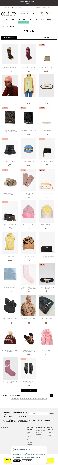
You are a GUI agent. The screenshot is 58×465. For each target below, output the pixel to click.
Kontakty (38, 434)
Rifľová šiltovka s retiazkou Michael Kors (28, 162)
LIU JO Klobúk (47, 99)
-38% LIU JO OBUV (43, 22)
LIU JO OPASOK (47, 130)
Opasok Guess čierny (10, 224)
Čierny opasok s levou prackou (47, 288)
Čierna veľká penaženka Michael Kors (47, 256)
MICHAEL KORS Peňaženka (28, 130)
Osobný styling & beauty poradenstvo (39, 7)
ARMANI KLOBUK (10, 162)
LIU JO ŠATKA (28, 99)
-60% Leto (51, 22)
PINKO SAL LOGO (10, 256)
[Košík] (47, 13)
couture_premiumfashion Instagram (29, 398)
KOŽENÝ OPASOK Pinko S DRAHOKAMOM (10, 193)
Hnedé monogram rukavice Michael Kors (28, 350)
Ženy (7, 26)
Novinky (6, 22)
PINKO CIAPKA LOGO (28, 224)
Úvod (2, 26)
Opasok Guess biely (47, 193)
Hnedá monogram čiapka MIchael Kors (10, 350)
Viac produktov (29, 390)
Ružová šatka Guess (47, 350)
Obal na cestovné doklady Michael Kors (10, 131)
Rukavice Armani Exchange (28, 382)
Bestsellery (13, 22)
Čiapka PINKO (10, 99)
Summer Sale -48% (23, 22)
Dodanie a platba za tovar (29, 438)
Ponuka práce (39, 437)
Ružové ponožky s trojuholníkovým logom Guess (28, 289)
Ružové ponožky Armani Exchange (10, 382)
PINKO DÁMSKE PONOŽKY (10, 67)
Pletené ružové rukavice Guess (28, 193)
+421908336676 (17, 7)
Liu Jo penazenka (47, 67)
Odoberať (52, 413)
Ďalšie (53, 7)
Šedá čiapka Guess (46, 319)
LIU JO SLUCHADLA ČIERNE (10, 319)
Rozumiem (16, 460)
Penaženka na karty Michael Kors (47, 162)
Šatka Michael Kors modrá (10, 288)
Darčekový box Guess (28, 319)
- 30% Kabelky (33, 22)
